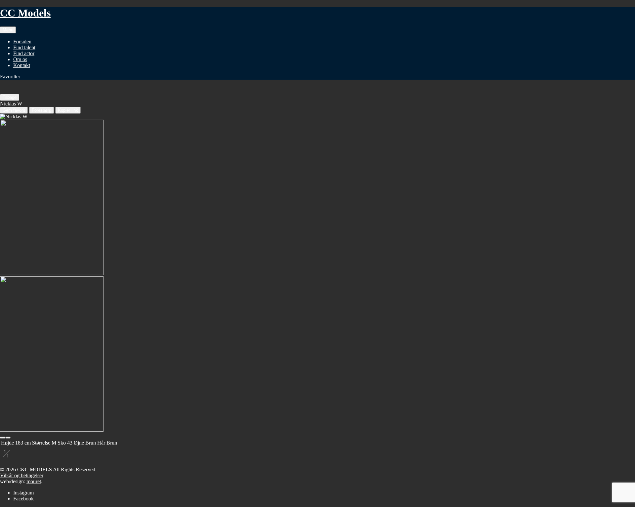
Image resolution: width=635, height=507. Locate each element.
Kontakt (21, 65)
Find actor (23, 53)
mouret (33, 481)
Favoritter (10, 76)
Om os (20, 59)
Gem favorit (14, 110)
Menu (8, 29)
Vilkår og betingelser (21, 475)
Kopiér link (68, 110)
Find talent (24, 47)
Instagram (23, 492)
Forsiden (22, 41)
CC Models (25, 13)
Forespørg (41, 110)
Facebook (23, 498)
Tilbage (10, 97)
